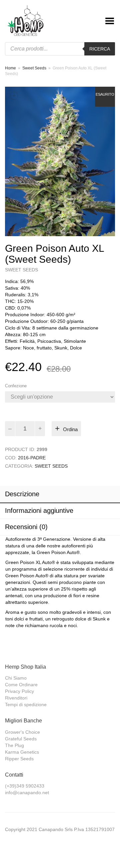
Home (10, 68)
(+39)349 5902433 (24, 786)
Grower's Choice (22, 732)
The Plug (14, 745)
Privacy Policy (19, 691)
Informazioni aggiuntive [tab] (39, 510)
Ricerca (99, 48)
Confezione (16, 386)
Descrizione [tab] (22, 494)
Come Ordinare (21, 684)
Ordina (70, 429)
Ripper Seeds (19, 758)
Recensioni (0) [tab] (26, 526)
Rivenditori (16, 698)
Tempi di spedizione (26, 704)
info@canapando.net (27, 792)
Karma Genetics (22, 752)
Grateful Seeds (21, 738)
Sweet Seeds (34, 68)
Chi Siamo (16, 678)
